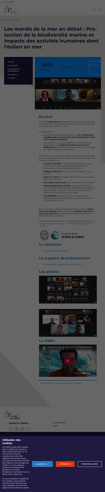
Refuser (64, 464)
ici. (21, 474)
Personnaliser (90, 464)
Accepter (41, 464)
